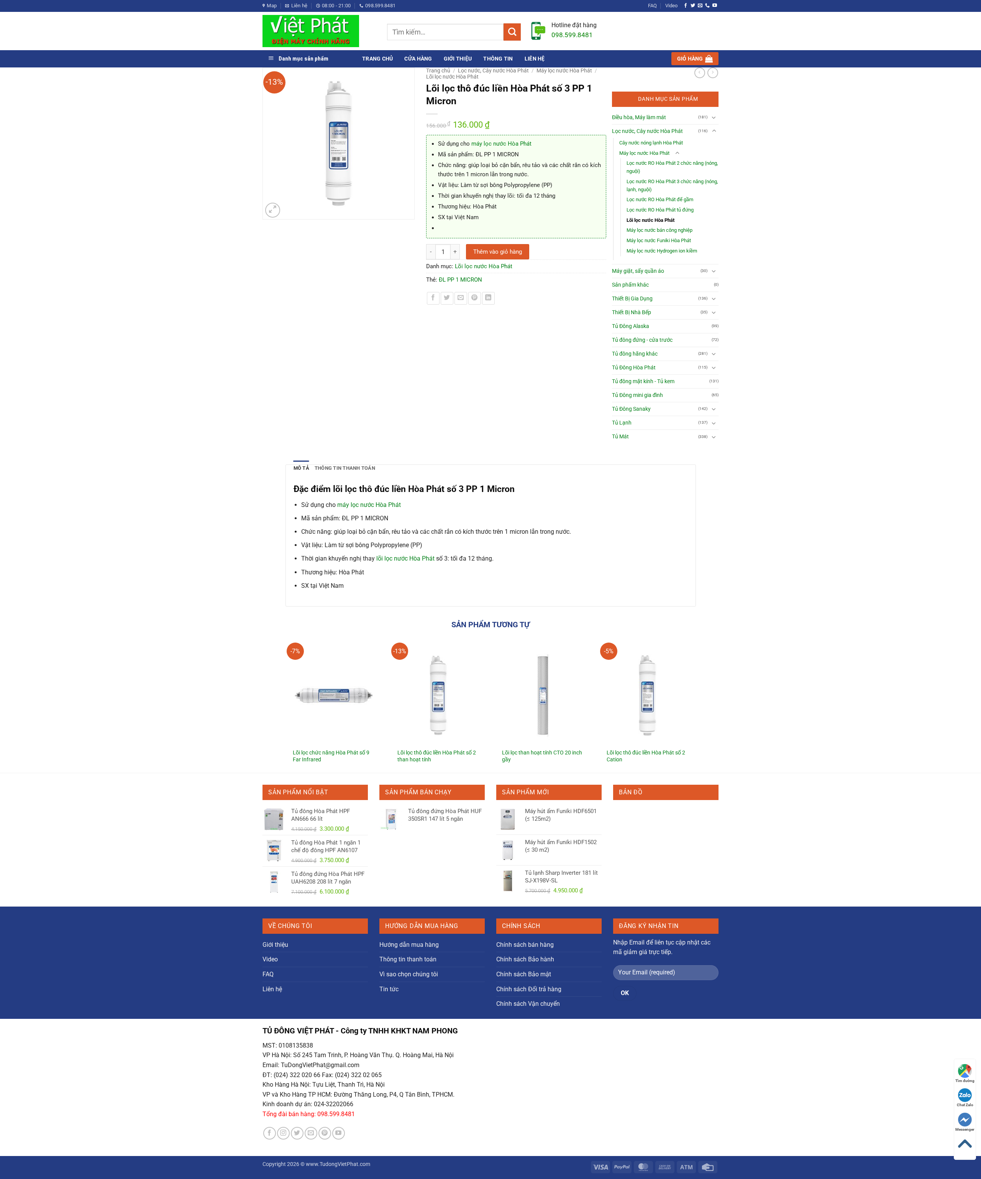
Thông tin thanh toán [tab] (345, 468)
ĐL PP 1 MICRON (460, 279)
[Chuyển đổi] (714, 117)
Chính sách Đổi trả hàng (528, 989)
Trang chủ (377, 59)
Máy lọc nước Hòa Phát (564, 70)
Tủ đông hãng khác (635, 354)
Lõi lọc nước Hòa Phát (452, 77)
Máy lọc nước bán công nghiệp (659, 230)
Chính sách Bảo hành (525, 959)
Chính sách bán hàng (525, 944)
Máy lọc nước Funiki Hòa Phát (659, 240)
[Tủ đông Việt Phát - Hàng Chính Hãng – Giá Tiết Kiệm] (319, 31)
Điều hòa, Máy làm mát (639, 117)
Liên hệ (535, 59)
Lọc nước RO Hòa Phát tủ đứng (660, 210)
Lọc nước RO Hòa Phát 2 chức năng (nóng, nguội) (672, 167)
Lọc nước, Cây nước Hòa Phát (493, 70)
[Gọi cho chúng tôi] (707, 5)
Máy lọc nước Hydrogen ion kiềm (662, 251)
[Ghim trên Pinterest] (474, 298)
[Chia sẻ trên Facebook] (433, 298)
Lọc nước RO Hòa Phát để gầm (660, 199)
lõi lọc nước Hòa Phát (405, 558)
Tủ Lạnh (622, 423)
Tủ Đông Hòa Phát (634, 367)
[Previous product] (712, 72)
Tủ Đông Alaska (630, 326)
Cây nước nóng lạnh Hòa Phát (651, 143)
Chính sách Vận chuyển (528, 1003)
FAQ (652, 5)
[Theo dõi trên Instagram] (283, 1133)
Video (671, 5)
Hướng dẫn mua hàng (409, 944)
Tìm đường (964, 1081)
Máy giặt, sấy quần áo (638, 271)
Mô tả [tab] (301, 468)
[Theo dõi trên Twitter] (693, 5)
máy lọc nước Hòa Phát (501, 143)
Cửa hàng (418, 59)
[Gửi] (512, 32)
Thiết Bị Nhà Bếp (631, 312)
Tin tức (389, 989)
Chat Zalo (965, 1105)
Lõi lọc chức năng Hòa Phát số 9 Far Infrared (331, 756)
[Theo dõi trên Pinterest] (324, 1133)
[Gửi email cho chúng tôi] (700, 5)
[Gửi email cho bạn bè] (460, 298)
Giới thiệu (458, 59)
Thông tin (498, 59)
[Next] (695, 701)
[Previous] (286, 701)
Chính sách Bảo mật (523, 974)
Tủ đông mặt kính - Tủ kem (643, 381)
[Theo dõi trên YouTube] (714, 5)
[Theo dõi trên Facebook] (685, 5)
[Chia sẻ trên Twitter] (447, 298)
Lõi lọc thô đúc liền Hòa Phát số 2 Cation (646, 756)
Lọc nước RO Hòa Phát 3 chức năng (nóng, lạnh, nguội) (672, 185)
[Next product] (699, 72)
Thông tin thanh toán (407, 959)
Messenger (964, 1129)
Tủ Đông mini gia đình (637, 395)
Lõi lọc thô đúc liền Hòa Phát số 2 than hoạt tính (436, 756)
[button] (695, 58)
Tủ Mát (620, 436)
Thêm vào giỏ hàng (497, 251)
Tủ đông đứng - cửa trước (642, 340)
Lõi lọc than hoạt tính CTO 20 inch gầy (542, 756)
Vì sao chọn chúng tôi (408, 974)
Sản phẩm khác (630, 285)
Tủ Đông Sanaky (631, 409)
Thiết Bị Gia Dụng (632, 298)
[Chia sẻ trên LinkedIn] (488, 298)
